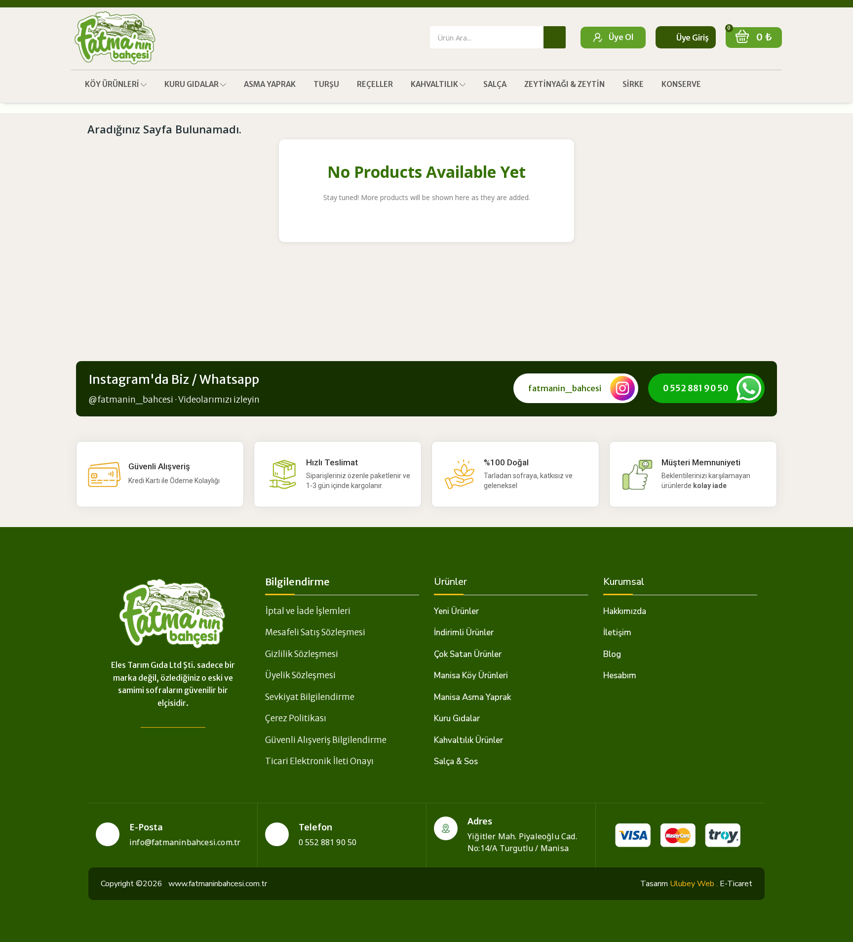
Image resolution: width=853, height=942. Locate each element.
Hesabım (619, 675)
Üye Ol (621, 37)
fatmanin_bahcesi (565, 388)
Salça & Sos (456, 761)
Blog (612, 654)
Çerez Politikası (295, 718)
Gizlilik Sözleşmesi (301, 654)
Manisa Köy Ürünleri (471, 675)
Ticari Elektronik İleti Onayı (319, 761)
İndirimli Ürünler (464, 632)
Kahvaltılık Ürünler (468, 740)
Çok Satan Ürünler (468, 654)
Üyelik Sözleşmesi (300, 675)
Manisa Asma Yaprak (472, 697)
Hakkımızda (624, 611)
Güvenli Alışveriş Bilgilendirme (326, 740)
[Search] (554, 37)
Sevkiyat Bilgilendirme (309, 697)
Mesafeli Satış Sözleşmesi (315, 632)
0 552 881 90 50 (696, 388)
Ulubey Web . (694, 883)
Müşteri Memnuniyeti (700, 462)
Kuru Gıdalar (457, 718)
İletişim (617, 632)
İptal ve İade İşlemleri (307, 611)
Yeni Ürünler (456, 611)
